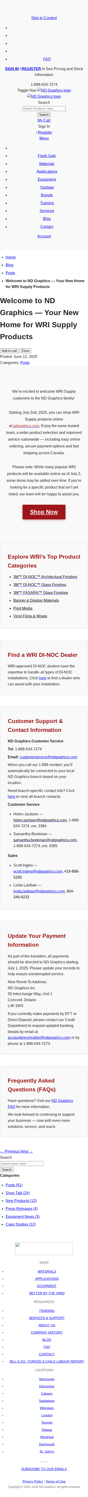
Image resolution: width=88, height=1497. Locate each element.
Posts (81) (14, 1185)
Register (45, 132)
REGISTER (31, 69)
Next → (26, 1151)
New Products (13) (21, 1201)
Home (11, 257)
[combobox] (44, 108)
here (42, 678)
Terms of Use (55, 1481)
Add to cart (9, 351)
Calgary (47, 1393)
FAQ (47, 59)
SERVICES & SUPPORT (47, 1318)
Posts (10, 273)
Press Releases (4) (22, 1209)
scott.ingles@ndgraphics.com (37, 871)
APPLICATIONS (47, 1279)
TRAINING (47, 1311)
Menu (44, 138)
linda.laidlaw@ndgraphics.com (39, 891)
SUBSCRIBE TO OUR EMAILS (44, 1469)
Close (25, 351)
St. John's (47, 1451)
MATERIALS (47, 1271)
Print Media (22, 608)
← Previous (10, 1151)
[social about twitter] (42, 1460)
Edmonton (46, 1386)
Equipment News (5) (23, 1217)
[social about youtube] (44, 1460)
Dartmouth (47, 1444)
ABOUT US (46, 1325)
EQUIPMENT (47, 1286)
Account (44, 236)
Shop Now (44, 512)
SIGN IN (12, 69)
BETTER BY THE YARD (47, 1293)
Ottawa (47, 1430)
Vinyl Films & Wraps (30, 616)
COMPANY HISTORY (47, 1332)
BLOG (46, 1340)
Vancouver (47, 1379)
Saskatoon (47, 1401)
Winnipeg (47, 1408)
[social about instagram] (47, 1460)
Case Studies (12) (21, 1224)
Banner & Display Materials (36, 600)
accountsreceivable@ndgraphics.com (39, 1038)
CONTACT (47, 1354)
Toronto (47, 1422)
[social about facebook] (40, 1460)
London (47, 1415)
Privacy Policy (33, 1481)
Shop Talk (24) (18, 1193)
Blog (9, 265)
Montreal (47, 1437)
